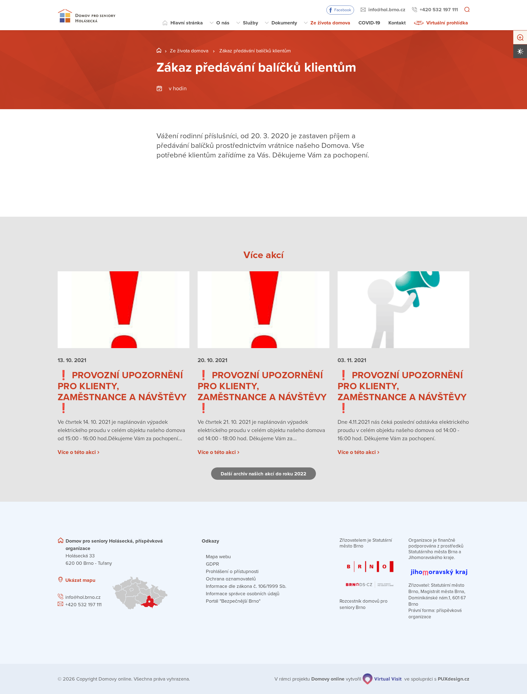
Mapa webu (218, 557)
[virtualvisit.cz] (382, 678)
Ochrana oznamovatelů (231, 579)
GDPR (212, 564)
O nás (222, 23)
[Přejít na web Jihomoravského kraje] (438, 569)
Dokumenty (284, 23)
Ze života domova (330, 23)
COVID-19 (369, 23)
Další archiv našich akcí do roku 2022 (263, 474)
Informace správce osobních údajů (242, 594)
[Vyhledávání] (466, 10)
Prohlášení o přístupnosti (232, 571)
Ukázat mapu (80, 580)
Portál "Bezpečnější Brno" (233, 601)
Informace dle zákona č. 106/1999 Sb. (246, 586)
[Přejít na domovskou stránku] (86, 15)
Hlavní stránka (186, 23)
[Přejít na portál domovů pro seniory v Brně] (370, 571)
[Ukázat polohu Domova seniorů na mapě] (150, 593)
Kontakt (397, 23)
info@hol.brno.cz (386, 10)
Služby (250, 23)
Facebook (342, 10)
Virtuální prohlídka (447, 23)
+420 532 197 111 (439, 10)
